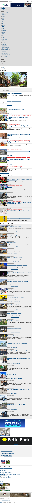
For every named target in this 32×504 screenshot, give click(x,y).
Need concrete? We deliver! (12, 335)
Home (3, 67)
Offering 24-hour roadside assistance (14, 226)
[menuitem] (17, 12)
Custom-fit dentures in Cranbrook (13, 250)
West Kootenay (4, 30)
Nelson (3, 23)
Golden (3, 19)
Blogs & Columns (3, 61)
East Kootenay (4, 16)
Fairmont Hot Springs (5, 17)
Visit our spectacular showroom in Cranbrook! (15, 412)
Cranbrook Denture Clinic (14, 253)
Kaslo (3, 21)
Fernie (3, 18)
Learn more (9, 105)
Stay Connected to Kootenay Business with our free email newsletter (10, 474)
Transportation (4, 44)
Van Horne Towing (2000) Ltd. (14, 231)
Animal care (3, 32)
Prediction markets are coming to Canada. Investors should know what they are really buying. (19, 180)
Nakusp (3, 22)
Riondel (3, 26)
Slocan (3, 28)
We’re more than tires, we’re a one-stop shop (15, 297)
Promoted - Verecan (19, 178)
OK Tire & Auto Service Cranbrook (15, 301)
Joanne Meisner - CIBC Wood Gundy (15, 363)
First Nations (3, 38)
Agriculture (9, 124)
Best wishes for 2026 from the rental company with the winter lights (19, 273)
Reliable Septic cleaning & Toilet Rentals (14, 257)
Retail (3, 41)
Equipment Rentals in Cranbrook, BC (14, 366)
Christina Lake (4, 14)
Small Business (4, 42)
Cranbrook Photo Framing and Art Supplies (16, 378)
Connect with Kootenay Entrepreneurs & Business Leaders (18, 350)
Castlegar (3, 13)
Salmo (3, 27)
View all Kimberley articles (4, 173)
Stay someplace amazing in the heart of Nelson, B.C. (17, 235)
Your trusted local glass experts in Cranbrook (15, 396)
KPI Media (5, 475)
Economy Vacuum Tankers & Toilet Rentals (16, 261)
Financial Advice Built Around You (14, 328)
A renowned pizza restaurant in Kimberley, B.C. (7, 453)
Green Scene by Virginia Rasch (6, 49)
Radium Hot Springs (4, 24)
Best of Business (4, 46)
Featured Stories (13, 178)
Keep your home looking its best (13, 320)
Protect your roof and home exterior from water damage (17, 281)
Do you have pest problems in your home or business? (17, 381)
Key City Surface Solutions (14, 409)
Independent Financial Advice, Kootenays (6, 472)
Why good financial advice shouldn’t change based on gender (18, 210)
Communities (2, 11)
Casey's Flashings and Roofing (14, 246)
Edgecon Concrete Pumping (14, 339)
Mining (3, 40)
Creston (3, 15)
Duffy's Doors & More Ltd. (14, 347)
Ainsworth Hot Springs (5, 12)
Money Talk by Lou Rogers (5, 48)
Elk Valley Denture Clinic (7, 477)
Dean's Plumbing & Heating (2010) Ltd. (16, 293)
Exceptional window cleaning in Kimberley (7, 451)
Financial (3, 37)
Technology (9, 185)
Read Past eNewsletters (5, 53)
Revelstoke (3, 25)
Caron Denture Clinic (7, 447)
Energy (3, 35)
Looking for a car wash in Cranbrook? (6, 455)
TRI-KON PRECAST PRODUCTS (15, 317)
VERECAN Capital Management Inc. (15, 332)
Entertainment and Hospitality (22, 115)
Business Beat (4, 51)
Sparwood (8, 149)
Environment (3, 36)
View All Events (2, 481)
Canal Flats (13, 123)
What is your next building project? (14, 313)
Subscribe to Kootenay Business (6, 54)
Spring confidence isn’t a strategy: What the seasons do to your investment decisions (18, 218)
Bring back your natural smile (4, 476)
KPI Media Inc (1, 502)
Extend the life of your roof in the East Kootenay (16, 404)
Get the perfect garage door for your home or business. (17, 343)
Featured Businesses (14, 185)
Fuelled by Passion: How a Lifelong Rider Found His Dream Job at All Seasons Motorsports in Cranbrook (19, 203)
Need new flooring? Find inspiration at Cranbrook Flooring (18, 389)
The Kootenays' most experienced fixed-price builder (17, 265)
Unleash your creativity (11, 374)
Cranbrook (17, 123)
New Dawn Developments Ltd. (14, 269)
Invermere (3, 20)
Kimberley (13, 115)
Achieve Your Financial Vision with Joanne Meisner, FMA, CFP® (18, 359)
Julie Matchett (10, 155)
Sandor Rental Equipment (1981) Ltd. (15, 277)
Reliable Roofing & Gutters (14, 286)
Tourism (3, 43)
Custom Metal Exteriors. (11, 242)
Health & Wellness (4, 39)
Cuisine (3, 33)
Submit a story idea (4, 56)
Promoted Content (4, 45)
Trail (2, 29)
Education (3, 34)
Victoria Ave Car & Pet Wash (8, 456)
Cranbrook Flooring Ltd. (14, 393)
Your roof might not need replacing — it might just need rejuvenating (17, 187)
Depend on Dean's (10, 289)
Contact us (3, 55)
